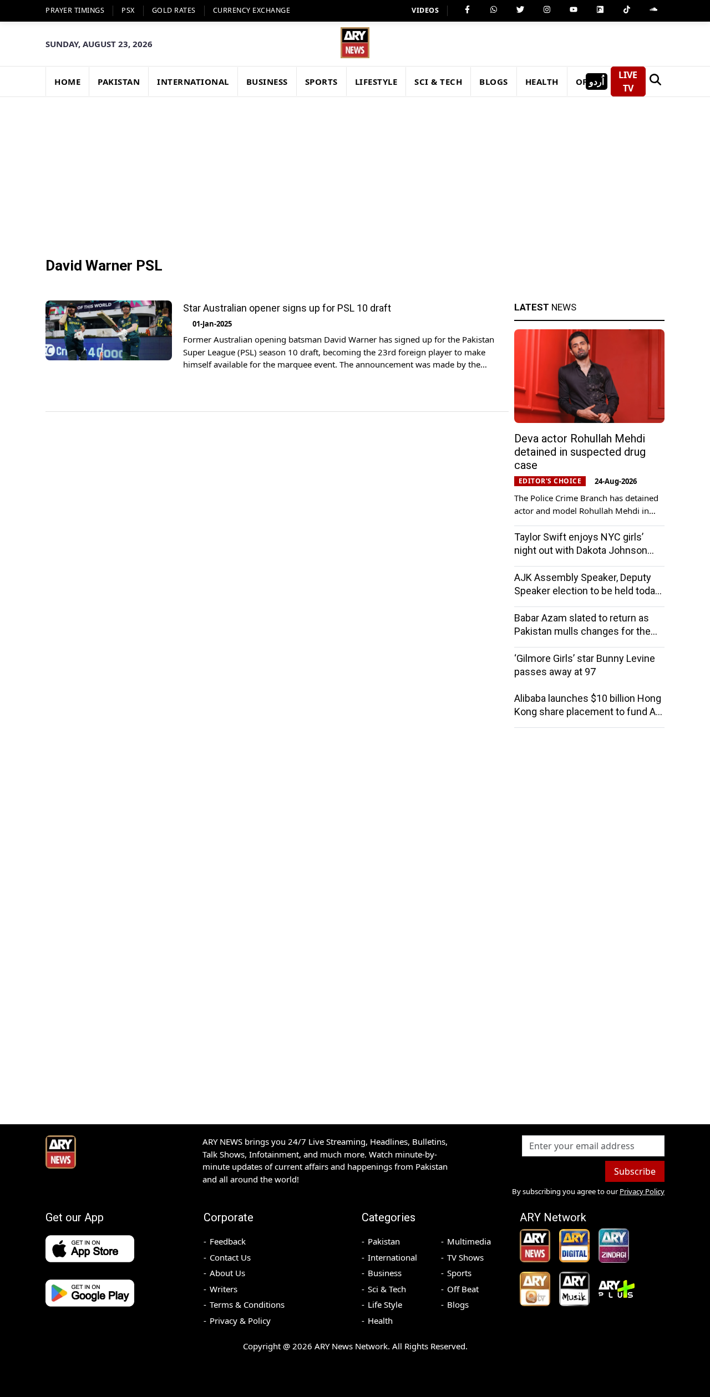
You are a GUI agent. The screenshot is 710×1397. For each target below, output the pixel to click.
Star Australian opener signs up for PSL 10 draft (287, 308)
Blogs (458, 1304)
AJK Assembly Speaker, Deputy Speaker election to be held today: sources (588, 591)
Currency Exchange (252, 10)
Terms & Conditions (247, 1304)
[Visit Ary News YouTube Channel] (573, 9)
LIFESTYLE (376, 81)
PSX (128, 10)
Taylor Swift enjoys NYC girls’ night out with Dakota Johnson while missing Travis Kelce (580, 550)
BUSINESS (267, 81)
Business (385, 1272)
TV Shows (465, 1257)
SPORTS (321, 81)
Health (380, 1320)
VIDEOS (425, 10)
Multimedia (469, 1241)
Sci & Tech (387, 1288)
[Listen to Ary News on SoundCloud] (653, 9)
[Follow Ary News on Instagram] (547, 9)
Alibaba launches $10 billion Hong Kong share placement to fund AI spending (587, 711)
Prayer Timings (74, 10)
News (545, 307)
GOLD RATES (174, 10)
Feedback (228, 1241)
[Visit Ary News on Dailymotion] (600, 9)
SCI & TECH (438, 81)
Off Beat (463, 1288)
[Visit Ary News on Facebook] (467, 9)
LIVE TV (627, 81)
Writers (223, 1288)
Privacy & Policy (240, 1320)
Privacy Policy (642, 1191)
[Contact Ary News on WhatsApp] (494, 9)
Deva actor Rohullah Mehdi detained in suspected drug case (580, 452)
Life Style (385, 1304)
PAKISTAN (119, 81)
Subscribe (635, 1171)
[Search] (655, 81)
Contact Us (230, 1257)
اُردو (596, 81)
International (392, 1257)
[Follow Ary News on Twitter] (520, 9)
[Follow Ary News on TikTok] (627, 9)
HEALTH (542, 81)
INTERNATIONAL (193, 81)
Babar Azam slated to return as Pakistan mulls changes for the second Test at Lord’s (582, 631)
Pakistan (384, 1241)
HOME (67, 81)
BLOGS (493, 81)
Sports (459, 1272)
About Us (227, 1272)
